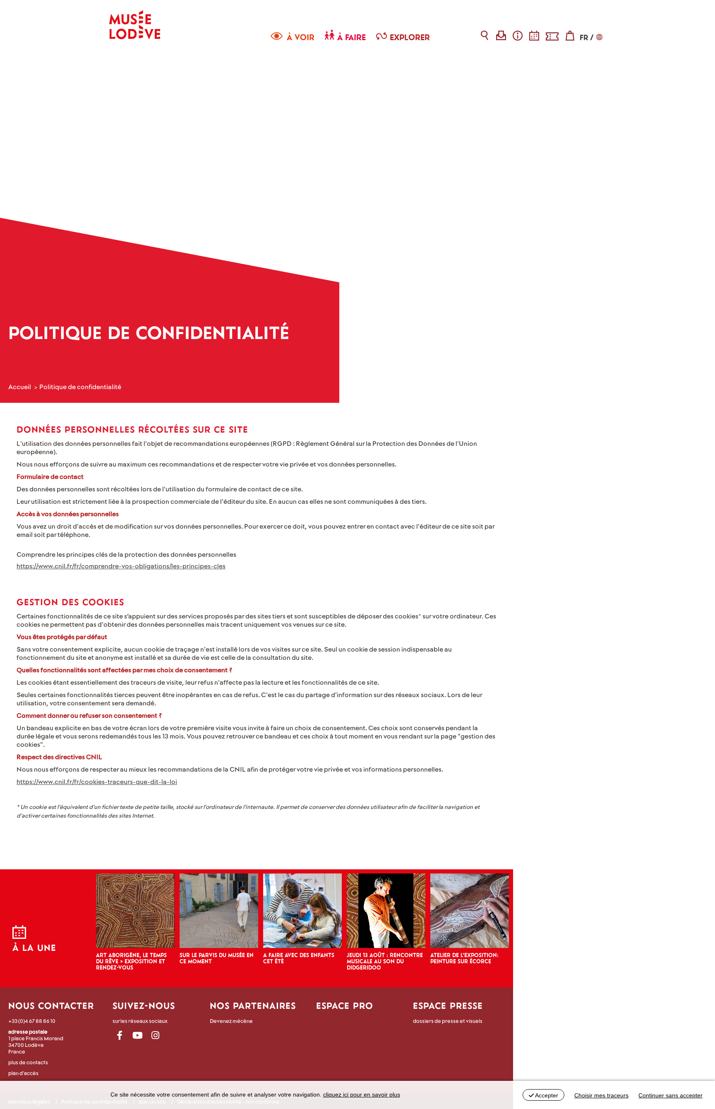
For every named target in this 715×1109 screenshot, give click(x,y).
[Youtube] (137, 1035)
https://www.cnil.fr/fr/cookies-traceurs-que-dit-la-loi (97, 781)
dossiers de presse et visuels (447, 1021)
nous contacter (51, 1005)
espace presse (448, 1005)
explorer (410, 37)
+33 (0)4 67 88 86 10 (31, 1021)
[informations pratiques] (518, 35)
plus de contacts (28, 1062)
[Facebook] (120, 1035)
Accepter (546, 1095)
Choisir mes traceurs (601, 1095)
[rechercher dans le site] (485, 35)
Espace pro (344, 1005)
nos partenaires (253, 1005)
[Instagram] (155, 1035)
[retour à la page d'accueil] (134, 19)
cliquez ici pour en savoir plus (361, 1094)
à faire (351, 37)
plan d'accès (23, 1073)
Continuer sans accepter (670, 1095)
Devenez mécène (231, 1021)
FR (584, 37)
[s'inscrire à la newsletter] (501, 35)
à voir (300, 37)
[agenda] (534, 35)
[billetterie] (552, 35)
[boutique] (570, 35)
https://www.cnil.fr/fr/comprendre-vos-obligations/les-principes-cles (121, 566)
